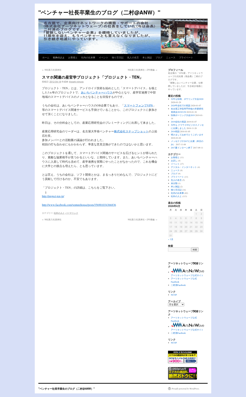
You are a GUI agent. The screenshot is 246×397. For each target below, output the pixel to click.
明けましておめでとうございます (187, 134)
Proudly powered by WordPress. (186, 388)
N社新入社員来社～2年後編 (142, 69)
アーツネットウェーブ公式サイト (187, 275)
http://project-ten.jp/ (53, 196)
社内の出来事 (88, 57)
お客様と (73, 57)
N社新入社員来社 (51, 69)
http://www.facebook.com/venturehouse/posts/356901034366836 (79, 205)
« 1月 (170, 239)
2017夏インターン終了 (182, 147)
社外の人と (59, 57)
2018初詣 (175, 131)
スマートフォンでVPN (138, 105)
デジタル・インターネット (184, 167)
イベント (103, 57)
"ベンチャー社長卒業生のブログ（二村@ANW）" (99, 12)
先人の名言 (133, 57)
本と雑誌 (147, 57)
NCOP (174, 294)
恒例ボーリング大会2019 (183, 115)
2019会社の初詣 (178, 121)
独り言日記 (118, 57)
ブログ (158, 57)
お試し (174, 160)
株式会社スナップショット (131, 131)
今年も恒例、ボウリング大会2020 (187, 98)
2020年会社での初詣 (180, 105)
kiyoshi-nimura (76, 81)
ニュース (170, 57)
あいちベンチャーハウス (97, 92)
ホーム (45, 57)
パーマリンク (71, 212)
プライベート (186, 57)
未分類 (174, 183)
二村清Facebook (178, 285)
